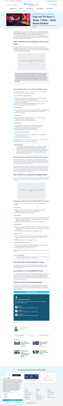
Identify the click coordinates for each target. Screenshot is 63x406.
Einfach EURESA (40, 8)
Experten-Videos (39, 395)
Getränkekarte (44, 250)
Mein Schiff (35, 14)
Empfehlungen (49, 8)
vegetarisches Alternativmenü (26, 139)
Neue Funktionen (50, 394)
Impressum (12, 392)
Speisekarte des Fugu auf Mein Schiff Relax (32, 91)
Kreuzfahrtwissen (29, 8)
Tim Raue (37, 146)
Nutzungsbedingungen (29, 394)
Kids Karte (38, 139)
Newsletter (49, 391)
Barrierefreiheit (27, 397)
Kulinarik (39, 14)
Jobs (37, 392)
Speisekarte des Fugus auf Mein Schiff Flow (27, 203)
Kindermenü (40, 256)
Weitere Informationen (6, 392)
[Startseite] (31, 4)
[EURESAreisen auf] (30, 334)
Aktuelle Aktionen (50, 397)
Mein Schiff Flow (50, 14)
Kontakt (37, 394)
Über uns (37, 391)
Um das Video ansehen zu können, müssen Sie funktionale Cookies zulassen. (31, 61)
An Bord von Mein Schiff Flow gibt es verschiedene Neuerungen (26, 177)
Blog (48, 395)
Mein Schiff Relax (44, 14)
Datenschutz (27, 395)
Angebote (21, 8)
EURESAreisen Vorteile (40, 397)
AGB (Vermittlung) (28, 392)
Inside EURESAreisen (51, 392)
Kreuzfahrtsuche (13, 8)
